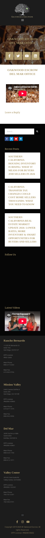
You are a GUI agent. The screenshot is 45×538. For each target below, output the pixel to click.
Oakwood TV (22, 34)
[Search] (37, 131)
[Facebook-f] (10, 56)
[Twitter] (18, 56)
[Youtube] (27, 56)
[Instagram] (22, 521)
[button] (22, 20)
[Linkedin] (35, 56)
